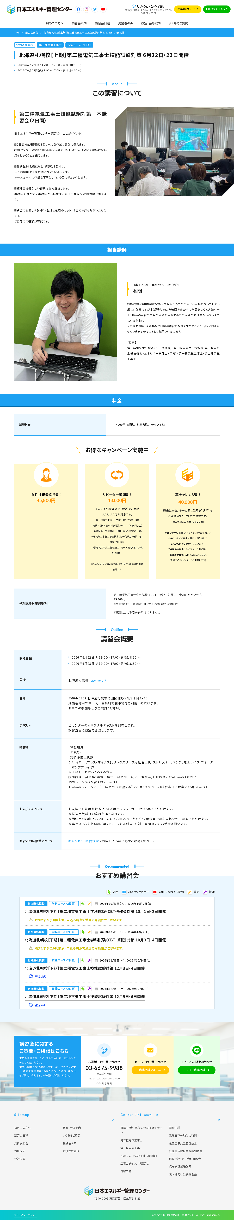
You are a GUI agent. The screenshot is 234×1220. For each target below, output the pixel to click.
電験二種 (126, 1171)
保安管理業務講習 (180, 1166)
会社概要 (19, 1159)
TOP (17, 32)
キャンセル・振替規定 (83, 841)
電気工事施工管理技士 (183, 1143)
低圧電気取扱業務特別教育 (185, 1151)
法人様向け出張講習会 (183, 1174)
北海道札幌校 (24, 45)
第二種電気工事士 (50, 45)
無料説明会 (21, 1143)
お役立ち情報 (71, 1151)
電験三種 (174, 1128)
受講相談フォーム (186, 9)
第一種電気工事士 (131, 1148)
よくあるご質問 (178, 23)
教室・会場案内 (151, 23)
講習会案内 (79, 23)
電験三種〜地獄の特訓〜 (184, 1135)
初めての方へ (55, 23)
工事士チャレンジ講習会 (134, 1163)
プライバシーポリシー (25, 1215)
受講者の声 (125, 23)
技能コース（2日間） (79, 45)
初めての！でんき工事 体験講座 (139, 1156)
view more (97, 680)
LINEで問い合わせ (215, 9)
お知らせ (19, 1151)
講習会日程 (102, 23)
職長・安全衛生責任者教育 (185, 1159)
